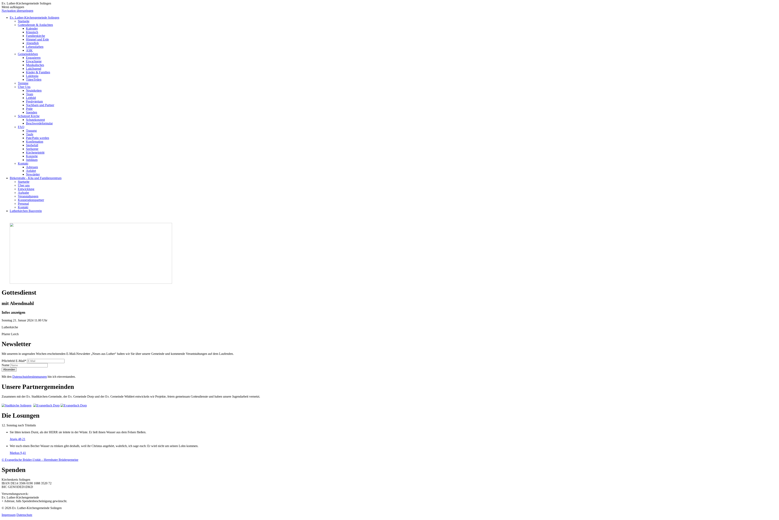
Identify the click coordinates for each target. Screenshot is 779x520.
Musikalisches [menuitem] (35, 65)
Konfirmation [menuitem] (34, 141)
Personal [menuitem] (23, 203)
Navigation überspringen (17, 10)
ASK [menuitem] (29, 50)
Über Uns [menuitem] (24, 87)
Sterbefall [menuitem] (32, 145)
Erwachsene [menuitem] (34, 61)
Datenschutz (24, 515)
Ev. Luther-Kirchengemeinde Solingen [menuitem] (34, 17)
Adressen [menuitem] (32, 167)
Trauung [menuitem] (31, 130)
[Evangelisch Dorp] (46, 405)
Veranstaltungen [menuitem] (28, 196)
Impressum (9, 515)
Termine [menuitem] (23, 83)
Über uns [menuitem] (24, 185)
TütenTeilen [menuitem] (33, 79)
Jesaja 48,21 (17, 439)
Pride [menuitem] (29, 108)
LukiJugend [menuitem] (33, 68)
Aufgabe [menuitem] (23, 192)
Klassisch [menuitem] (32, 32)
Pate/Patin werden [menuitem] (37, 138)
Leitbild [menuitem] (31, 98)
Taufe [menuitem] (29, 134)
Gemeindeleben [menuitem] (28, 54)
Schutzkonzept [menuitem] (35, 119)
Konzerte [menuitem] (32, 156)
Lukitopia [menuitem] (32, 76)
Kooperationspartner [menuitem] (31, 200)
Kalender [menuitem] (32, 28)
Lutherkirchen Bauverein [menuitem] (26, 211)
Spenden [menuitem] (31, 112)
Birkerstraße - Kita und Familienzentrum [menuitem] (35, 178)
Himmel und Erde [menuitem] (37, 39)
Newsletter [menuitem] (33, 174)
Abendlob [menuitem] (32, 43)
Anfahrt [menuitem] (31, 170)
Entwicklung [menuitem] (26, 189)
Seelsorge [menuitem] (32, 149)
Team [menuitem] (29, 94)
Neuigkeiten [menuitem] (34, 90)
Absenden (9, 369)
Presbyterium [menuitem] (34, 101)
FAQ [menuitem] (21, 127)
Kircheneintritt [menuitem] (35, 152)
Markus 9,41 (18, 453)
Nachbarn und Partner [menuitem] (40, 105)
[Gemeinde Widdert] (73, 405)
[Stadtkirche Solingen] (17, 405)
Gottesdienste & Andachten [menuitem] (35, 25)
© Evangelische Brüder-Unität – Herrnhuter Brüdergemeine (40, 459)
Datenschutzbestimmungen (29, 376)
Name (6, 365)
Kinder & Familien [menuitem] (38, 72)
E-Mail (14, 361)
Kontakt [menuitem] (23, 163)
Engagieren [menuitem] (33, 57)
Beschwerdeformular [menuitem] (39, 123)
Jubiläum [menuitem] (32, 160)
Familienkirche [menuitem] (35, 35)
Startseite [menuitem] (23, 21)
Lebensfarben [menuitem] (34, 46)
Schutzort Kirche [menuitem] (29, 116)
